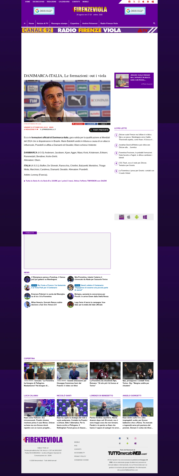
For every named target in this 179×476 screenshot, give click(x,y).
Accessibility (79, 453)
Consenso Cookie (81, 460)
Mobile (77, 442)
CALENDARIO (64, 1)
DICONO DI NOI (38, 1)
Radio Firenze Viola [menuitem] (109, 23)
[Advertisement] (134, 324)
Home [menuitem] (31, 23)
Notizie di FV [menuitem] (42, 23)
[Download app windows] (152, 2)
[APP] (122, 217)
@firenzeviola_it (48, 129)
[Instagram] (139, 2)
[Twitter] (134, 2)
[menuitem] (25, 23)
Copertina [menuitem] (74, 23)
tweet (103, 124)
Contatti (77, 449)
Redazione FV (31, 129)
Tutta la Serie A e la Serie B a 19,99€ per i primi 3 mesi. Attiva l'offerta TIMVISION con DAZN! (66, 181)
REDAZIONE (51, 1)
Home (27, 1)
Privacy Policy (80, 456)
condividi (90, 124)
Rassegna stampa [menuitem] (59, 23)
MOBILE (86, 1)
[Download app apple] (143, 2)
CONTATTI (76, 1)
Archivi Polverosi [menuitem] (89, 23)
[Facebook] (129, 2)
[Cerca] (154, 23)
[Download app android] (148, 2)
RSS (75, 445)
